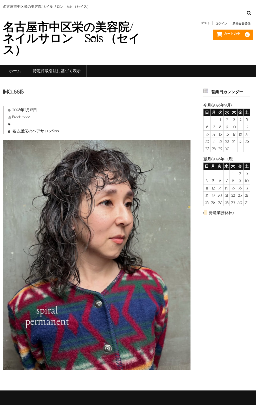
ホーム (15, 70)
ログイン (221, 23)
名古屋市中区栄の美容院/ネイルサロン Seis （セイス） (71, 37)
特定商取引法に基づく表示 (57, 70)
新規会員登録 (241, 23)
